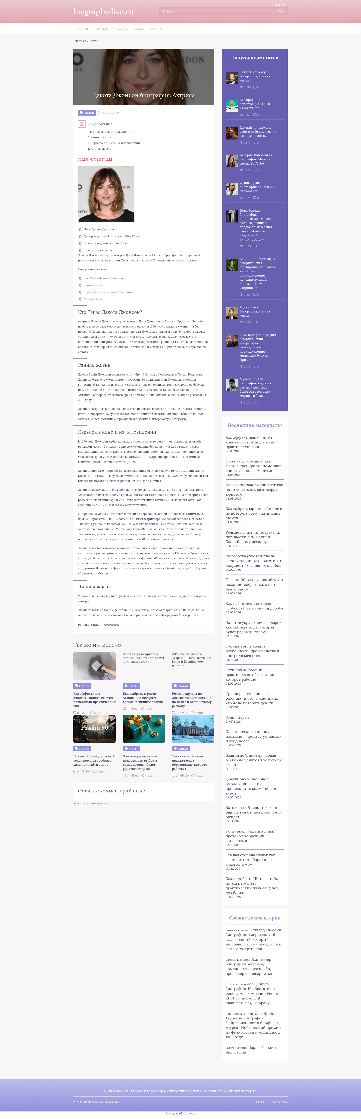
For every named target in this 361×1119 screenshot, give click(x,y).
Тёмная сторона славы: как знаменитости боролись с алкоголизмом (250, 859)
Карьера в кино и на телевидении (108, 292)
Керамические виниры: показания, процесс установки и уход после (254, 736)
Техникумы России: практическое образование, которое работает (251, 674)
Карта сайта (280, 1102)
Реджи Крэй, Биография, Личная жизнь (255, 311)
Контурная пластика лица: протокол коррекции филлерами (250, 836)
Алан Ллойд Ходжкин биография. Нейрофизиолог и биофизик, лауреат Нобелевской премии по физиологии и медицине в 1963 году (253, 1025)
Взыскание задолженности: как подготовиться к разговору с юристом (254, 489)
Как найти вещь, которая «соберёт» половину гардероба (254, 605)
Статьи (101, 28)
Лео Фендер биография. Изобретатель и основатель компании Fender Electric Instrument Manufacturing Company (252, 993)
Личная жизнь (94, 299)
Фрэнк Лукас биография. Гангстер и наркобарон (257, 187)
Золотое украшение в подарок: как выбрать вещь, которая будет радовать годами (254, 627)
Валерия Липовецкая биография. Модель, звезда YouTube (256, 159)
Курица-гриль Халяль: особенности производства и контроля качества (252, 651)
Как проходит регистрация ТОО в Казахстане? (255, 104)
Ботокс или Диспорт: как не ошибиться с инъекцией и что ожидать (253, 812)
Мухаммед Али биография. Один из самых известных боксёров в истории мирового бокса (255, 387)
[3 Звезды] (111, 624)
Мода (139, 28)
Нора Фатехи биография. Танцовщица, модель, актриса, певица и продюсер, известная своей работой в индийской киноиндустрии (256, 224)
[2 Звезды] (108, 624)
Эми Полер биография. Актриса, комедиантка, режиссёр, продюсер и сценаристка (249, 966)
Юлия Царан (237, 717)
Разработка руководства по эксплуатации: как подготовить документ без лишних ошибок (254, 561)
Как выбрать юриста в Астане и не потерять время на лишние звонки (254, 513)
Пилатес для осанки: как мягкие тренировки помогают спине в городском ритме (253, 466)
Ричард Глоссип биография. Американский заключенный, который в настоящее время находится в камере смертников (253, 939)
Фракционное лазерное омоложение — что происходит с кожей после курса (251, 786)
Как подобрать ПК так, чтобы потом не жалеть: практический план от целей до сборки (252, 885)
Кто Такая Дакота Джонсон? (104, 278)
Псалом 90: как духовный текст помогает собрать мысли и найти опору (254, 584)
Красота (121, 28)
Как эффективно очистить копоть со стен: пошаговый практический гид (251, 442)
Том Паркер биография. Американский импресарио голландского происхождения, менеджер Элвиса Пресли (258, 347)
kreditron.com (186, 1113)
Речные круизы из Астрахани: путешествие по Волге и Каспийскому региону (253, 537)
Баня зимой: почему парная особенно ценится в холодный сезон (254, 760)
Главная (279, 5)
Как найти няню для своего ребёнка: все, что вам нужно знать (258, 131)
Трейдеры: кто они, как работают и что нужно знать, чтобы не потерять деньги (252, 698)
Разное (156, 28)
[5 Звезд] (117, 624)
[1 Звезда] (105, 624)
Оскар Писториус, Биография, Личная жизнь (255, 76)
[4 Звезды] (114, 624)
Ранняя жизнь (94, 285)
